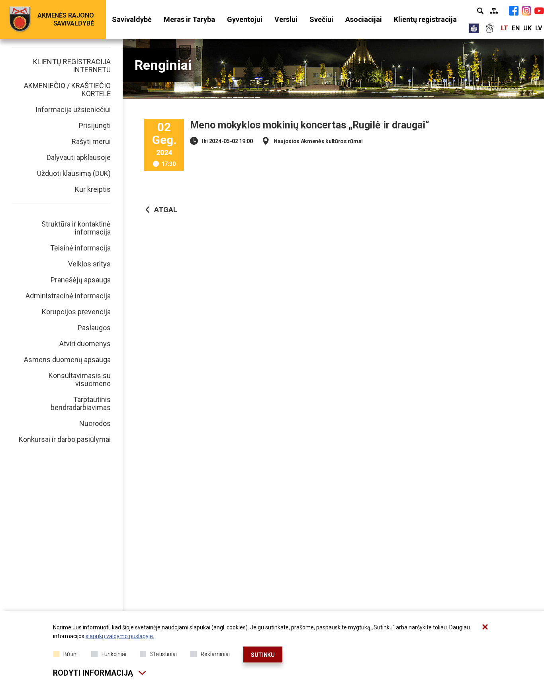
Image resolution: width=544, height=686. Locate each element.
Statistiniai (163, 654)
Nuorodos (95, 423)
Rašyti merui (91, 141)
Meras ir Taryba (189, 19)
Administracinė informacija (68, 296)
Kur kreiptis (93, 189)
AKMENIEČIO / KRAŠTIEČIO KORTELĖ (67, 89)
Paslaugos (94, 327)
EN (516, 28)
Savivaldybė (132, 19)
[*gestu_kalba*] (490, 28)
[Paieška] (480, 11)
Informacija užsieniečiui (73, 109)
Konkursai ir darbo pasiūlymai (65, 439)
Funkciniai (114, 654)
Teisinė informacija (80, 248)
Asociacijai (363, 19)
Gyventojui (244, 19)
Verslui (285, 19)
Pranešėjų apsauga (81, 280)
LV (538, 28)
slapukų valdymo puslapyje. (120, 636)
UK (527, 28)
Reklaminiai (215, 654)
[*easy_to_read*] (474, 28)
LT (504, 28)
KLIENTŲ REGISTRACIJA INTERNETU (72, 65)
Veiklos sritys (89, 264)
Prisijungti (95, 125)
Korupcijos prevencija (76, 312)
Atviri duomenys (85, 343)
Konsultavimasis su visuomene (80, 379)
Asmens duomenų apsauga (67, 359)
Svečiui (321, 19)
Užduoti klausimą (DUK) (74, 173)
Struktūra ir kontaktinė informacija (76, 228)
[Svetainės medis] (494, 11)
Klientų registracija (425, 19)
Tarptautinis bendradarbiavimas (81, 403)
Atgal (165, 209)
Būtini (70, 654)
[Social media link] (514, 11)
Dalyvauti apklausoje (79, 157)
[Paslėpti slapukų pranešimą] (485, 627)
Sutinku (263, 655)
